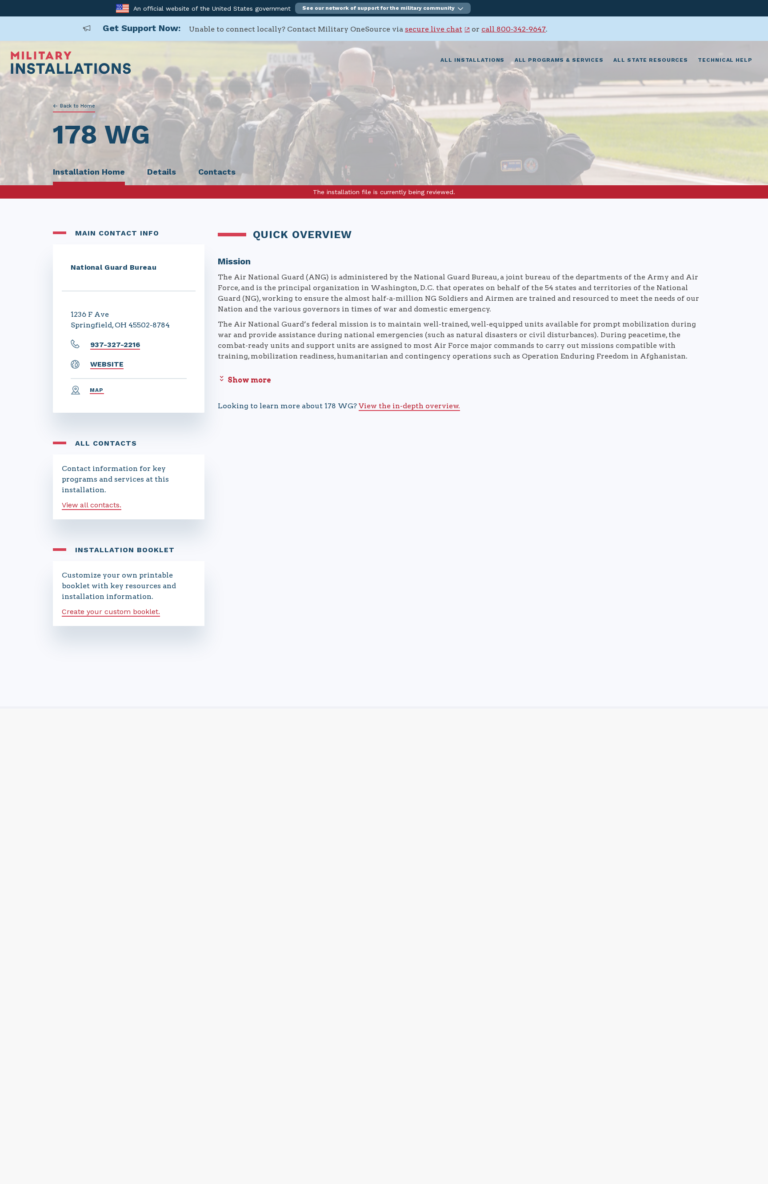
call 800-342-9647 (513, 29)
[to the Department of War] (122, 7)
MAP (97, 390)
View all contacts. (91, 505)
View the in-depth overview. (409, 406)
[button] (383, 8)
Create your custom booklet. (111, 611)
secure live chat (433, 29)
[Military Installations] (71, 72)
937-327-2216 (115, 344)
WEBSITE (107, 364)
